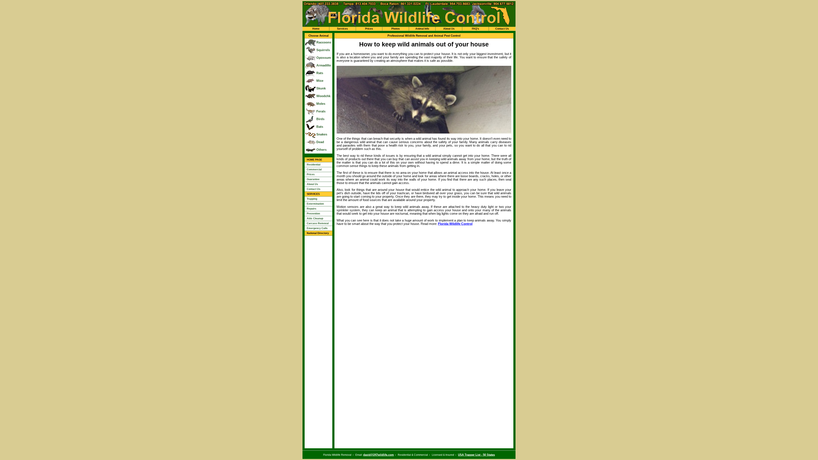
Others (321, 149)
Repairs (311, 208)
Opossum (323, 57)
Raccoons (323, 42)
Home (316, 28)
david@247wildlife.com (378, 454)
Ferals (320, 111)
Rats (319, 73)
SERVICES (313, 194)
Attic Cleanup (315, 218)
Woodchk (323, 96)
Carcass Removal (318, 223)
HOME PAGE (314, 159)
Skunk (321, 88)
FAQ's (475, 28)
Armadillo (323, 65)
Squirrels (323, 50)
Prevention (313, 213)
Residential (313, 164)
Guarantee (313, 179)
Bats (319, 126)
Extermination (315, 203)
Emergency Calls (317, 228)
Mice (319, 80)
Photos (395, 28)
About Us (449, 28)
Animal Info (422, 28)
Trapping (312, 198)
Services (342, 28)
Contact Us (502, 28)
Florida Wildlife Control (455, 224)
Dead (320, 142)
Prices (369, 28)
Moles (320, 103)
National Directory (318, 233)
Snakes (321, 134)
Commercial (314, 169)
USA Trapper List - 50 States (476, 454)
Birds (320, 119)
